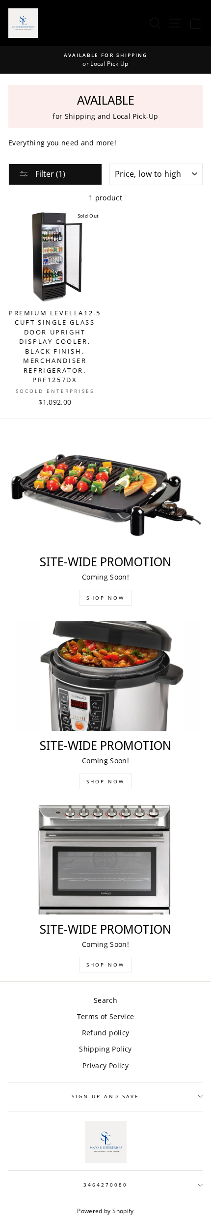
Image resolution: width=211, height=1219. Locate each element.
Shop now (105, 597)
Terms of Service (105, 1016)
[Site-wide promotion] (105, 493)
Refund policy (105, 1032)
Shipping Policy (105, 1048)
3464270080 (105, 1184)
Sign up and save (105, 1096)
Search (105, 1000)
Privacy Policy (105, 1065)
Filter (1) (49, 173)
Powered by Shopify (105, 1211)
